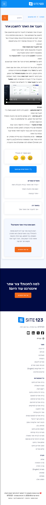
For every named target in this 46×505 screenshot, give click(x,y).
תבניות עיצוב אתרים (37, 365)
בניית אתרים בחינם (38, 382)
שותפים (41, 473)
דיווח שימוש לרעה (19, 498)
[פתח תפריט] (4, 3)
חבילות (42, 352)
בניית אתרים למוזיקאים (36, 406)
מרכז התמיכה (39, 463)
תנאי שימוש (34, 498)
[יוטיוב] (28, 333)
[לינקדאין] (33, 333)
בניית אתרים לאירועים (37, 402)
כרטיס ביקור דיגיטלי (37, 419)
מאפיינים (41, 355)
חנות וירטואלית (39, 386)
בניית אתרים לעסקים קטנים (35, 416)
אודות (42, 459)
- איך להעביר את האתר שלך (29, 209)
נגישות (10, 498)
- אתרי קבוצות (34, 193)
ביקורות (41, 359)
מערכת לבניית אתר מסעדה (35, 436)
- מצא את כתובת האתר (31, 189)
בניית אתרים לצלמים (37, 399)
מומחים (42, 476)
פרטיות (27, 498)
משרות (38, 469)
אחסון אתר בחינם (38, 442)
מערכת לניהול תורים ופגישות (34, 439)
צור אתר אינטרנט (23, 249)
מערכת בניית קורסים (37, 432)
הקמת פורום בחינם (38, 429)
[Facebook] (42, 333)
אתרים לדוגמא (39, 362)
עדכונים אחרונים (38, 372)
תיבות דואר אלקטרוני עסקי (35, 422)
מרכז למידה (40, 466)
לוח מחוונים (32, 17)
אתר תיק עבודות (38, 412)
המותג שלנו (40, 479)
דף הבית (41, 349)
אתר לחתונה (40, 409)
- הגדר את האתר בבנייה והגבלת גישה (26, 185)
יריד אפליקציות (35, 369)
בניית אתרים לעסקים (37, 396)
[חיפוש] (5, 18)
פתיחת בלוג (40, 426)
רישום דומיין (40, 389)
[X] (38, 333)
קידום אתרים (40, 449)
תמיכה (41, 17)
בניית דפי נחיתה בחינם (36, 392)
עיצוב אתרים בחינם (38, 446)
